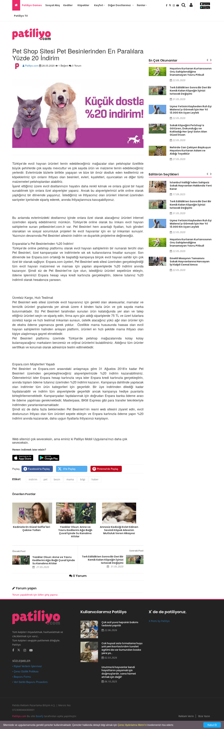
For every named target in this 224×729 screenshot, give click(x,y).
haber (95, 479)
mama (70, 479)
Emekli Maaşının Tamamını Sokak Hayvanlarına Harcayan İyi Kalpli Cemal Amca (189, 261)
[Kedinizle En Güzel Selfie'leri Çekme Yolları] (31, 513)
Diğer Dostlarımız (119, 5)
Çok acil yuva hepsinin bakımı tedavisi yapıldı (120, 624)
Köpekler (83, 5)
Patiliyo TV (21, 16)
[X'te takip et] (18, 649)
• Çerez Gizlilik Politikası (25, 671)
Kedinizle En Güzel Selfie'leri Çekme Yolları (31, 528)
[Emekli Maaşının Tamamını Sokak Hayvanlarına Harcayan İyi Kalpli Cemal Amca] (157, 261)
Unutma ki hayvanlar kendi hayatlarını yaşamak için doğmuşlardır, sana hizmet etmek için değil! (119, 672)
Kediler (68, 5)
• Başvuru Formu (21, 676)
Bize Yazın (204, 716)
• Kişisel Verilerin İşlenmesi (27, 666)
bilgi (82, 479)
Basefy (39, 716)
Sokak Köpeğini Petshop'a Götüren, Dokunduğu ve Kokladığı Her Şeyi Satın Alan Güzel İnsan (188, 130)
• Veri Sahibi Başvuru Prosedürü (30, 682)
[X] (170, 5)
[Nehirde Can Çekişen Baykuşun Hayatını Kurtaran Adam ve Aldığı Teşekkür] (157, 151)
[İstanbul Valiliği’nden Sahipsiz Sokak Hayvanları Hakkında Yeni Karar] (157, 187)
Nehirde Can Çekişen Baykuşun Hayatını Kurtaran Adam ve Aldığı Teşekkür (190, 150)
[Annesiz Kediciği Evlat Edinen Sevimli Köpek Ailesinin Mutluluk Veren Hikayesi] (119, 513)
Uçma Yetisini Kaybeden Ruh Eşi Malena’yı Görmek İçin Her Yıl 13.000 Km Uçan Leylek (191, 109)
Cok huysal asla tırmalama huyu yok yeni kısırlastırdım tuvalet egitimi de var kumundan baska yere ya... (122, 648)
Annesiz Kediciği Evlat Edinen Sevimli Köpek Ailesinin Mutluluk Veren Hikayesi (119, 530)
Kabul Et (212, 725)
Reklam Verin (186, 716)
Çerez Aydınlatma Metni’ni (132, 725)
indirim (33, 479)
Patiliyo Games (32, 5)
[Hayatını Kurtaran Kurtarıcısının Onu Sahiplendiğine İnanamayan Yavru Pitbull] (157, 71)
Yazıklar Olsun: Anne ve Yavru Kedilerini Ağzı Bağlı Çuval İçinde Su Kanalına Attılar (75, 531)
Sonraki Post (136, 550)
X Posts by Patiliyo (159, 621)
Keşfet (98, 5)
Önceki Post (19, 551)
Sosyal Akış (52, 5)
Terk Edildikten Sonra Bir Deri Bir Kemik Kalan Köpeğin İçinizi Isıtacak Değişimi (102, 559)
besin (57, 479)
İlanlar (141, 5)
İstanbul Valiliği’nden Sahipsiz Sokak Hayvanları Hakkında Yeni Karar (191, 185)
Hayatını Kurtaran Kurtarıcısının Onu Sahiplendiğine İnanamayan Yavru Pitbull (191, 71)
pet (45, 479)
